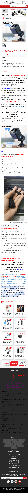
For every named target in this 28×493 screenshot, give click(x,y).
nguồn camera (14, 440)
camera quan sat (20, 442)
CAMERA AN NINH (18, 444)
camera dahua (7, 446)
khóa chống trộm (7, 442)
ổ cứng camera (21, 440)
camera (13, 442)
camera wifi (13, 448)
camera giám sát (9, 444)
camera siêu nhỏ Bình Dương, (13, 274)
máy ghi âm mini (17, 106)
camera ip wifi (20, 446)
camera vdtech (6, 440)
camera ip (14, 446)
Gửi (25, 478)
